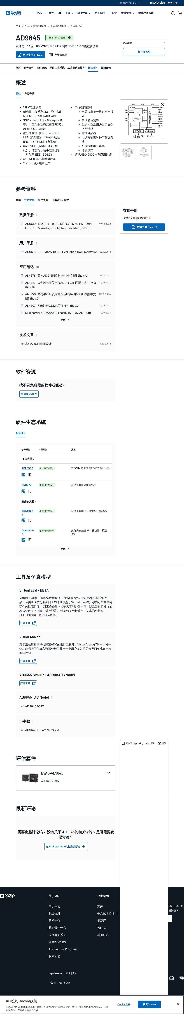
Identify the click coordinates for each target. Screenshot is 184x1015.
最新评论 (106, 67)
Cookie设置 (123, 1004)
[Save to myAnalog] (30, 474)
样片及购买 (144, 51)
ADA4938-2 (28, 532)
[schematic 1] (127, 152)
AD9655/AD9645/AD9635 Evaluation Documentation (61, 252)
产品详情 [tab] (29, 93)
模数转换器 (59, 26)
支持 (100, 906)
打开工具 (25, 622)
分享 (152, 743)
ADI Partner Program (63, 949)
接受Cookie (149, 1004)
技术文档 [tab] (29, 199)
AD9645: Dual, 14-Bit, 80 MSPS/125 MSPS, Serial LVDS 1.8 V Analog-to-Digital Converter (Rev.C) (58, 226)
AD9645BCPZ (34, 706)
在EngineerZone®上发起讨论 (63, 846)
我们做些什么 (57, 927)
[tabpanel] (66, 135)
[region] (92, 1004)
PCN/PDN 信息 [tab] (60, 199)
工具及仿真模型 (76, 67)
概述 (18, 67)
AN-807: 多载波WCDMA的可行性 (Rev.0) (52, 305)
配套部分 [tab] (21, 433)
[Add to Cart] (23, 474)
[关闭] (178, 1004)
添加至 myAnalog (134, 743)
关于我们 (54, 906)
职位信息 (54, 913)
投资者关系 (56, 935)
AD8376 (26, 484)
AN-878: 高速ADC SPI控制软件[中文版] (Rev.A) (56, 275)
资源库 (101, 920)
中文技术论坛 (106, 913)
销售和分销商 (57, 942)
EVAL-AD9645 (52, 773)
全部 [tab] (18, 199)
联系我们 (54, 956)
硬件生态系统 (57, 67)
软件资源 (42, 67)
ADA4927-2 (28, 512)
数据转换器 (39, 26)
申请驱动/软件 (29, 394)
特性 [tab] (18, 93)
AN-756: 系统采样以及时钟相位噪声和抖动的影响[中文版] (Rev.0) (60, 296)
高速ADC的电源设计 (38, 344)
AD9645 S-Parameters (41, 730)
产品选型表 (60, 54)
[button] (48, 26)
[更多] (66, 320)
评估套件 (93, 67)
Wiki (100, 927)
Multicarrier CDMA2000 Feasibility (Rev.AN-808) (58, 313)
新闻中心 (54, 920)
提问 (164, 743)
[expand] (108, 773)
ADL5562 (27, 468)
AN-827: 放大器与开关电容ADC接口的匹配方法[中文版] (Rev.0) (61, 285)
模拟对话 (103, 935)
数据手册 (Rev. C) (33, 54)
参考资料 (29, 67)
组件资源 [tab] (43, 199)
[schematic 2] (144, 152)
